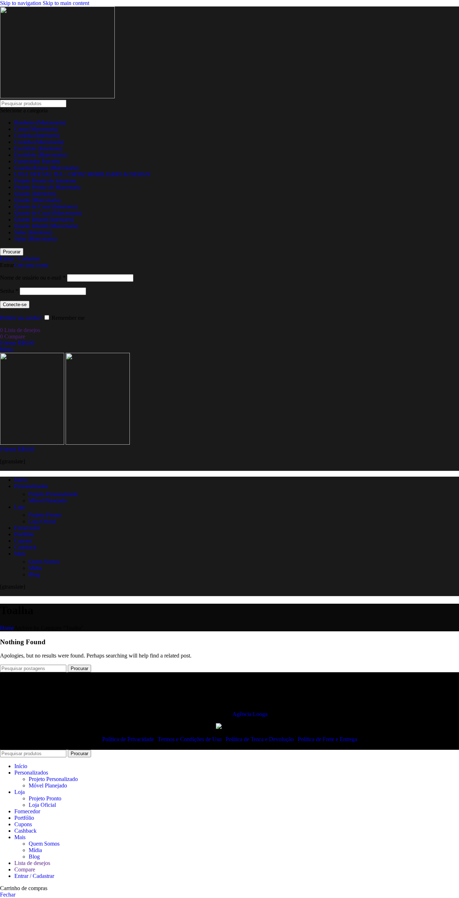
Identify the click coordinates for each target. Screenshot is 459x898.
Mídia (35, 568)
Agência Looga (250, 714)
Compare (24, 869)
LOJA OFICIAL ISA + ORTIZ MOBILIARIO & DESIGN (82, 174)
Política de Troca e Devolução (260, 739)
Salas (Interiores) (33, 232)
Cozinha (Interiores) (37, 135)
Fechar (7, 895)
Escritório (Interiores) (38, 148)
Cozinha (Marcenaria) (39, 142)
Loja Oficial (42, 521)
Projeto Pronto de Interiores (45, 181)
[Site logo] (57, 96)
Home (7, 628)
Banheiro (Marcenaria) (40, 123)
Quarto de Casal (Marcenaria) (47, 213)
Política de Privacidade (128, 739)
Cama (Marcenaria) (36, 129)
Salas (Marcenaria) (35, 239)
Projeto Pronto (45, 515)
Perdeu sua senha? (21, 318)
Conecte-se (15, 304)
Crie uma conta (31, 265)
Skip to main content (66, 3)
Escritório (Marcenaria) (40, 155)
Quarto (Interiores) (35, 194)
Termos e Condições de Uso (190, 739)
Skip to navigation (21, 3)
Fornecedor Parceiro (37, 161)
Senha (9, 291)
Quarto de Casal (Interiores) (45, 207)
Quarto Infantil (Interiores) (44, 219)
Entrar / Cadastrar (34, 876)
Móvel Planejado (48, 500)
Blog (34, 574)
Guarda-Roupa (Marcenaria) (46, 168)
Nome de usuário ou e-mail (33, 278)
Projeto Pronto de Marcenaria (47, 187)
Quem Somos (44, 561)
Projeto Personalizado (53, 494)
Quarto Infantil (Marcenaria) (46, 226)
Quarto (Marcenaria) (37, 200)
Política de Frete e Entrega (327, 739)
